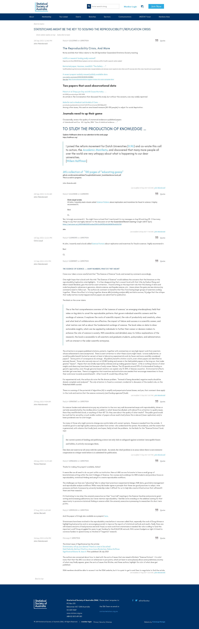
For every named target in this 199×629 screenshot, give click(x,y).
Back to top (39, 578)
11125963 (73, 40)
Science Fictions (103, 202)
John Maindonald (41, 43)
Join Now (156, 6)
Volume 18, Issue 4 (79, 551)
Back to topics (39, 24)
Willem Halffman (76, 161)
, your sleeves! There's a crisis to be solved (86, 546)
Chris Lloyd (38, 240)
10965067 (73, 401)
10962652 (73, 461)
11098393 (84, 194)
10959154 (73, 510)
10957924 (84, 40)
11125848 (73, 194)
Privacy (96, 622)
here (106, 516)
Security (102, 622)
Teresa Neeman (40, 464)
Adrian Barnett (40, 513)
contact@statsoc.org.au (109, 611)
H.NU (131, 146)
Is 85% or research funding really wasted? (79, 58)
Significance (67, 551)
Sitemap (109, 622)
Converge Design (158, 622)
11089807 (73, 261)
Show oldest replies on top (45, 35)
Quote (162, 40)
